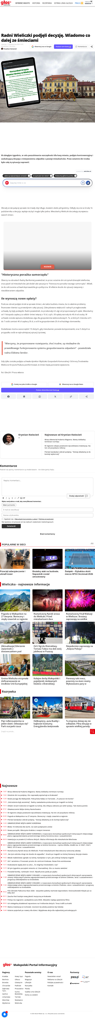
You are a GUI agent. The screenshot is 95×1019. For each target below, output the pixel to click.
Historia (36, 3)
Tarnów (18, 997)
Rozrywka (47, 3)
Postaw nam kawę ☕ (63, 46)
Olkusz (17, 979)
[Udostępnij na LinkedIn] (24, 396)
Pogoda (28, 976)
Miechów (5, 1000)
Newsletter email (54, 976)
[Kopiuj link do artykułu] (71, 396)
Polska (27, 988)
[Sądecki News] (85, 977)
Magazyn (28, 979)
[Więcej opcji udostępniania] (86, 396)
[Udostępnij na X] (55, 396)
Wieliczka (18, 1003)
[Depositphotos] (74, 983)
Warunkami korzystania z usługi (26, 519)
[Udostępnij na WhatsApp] (39, 396)
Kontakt (50, 985)
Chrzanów (6, 985)
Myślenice (6, 1003)
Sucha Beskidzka (18, 993)
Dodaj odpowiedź (76, 496)
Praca (78, 3)
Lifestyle (28, 982)
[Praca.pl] (74, 977)
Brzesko (5, 982)
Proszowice (19, 988)
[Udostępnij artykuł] (91, 46)
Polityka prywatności (55, 982)
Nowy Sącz (19, 976)
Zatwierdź (11, 526)
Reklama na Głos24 (55, 979)
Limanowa (6, 997)
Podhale (18, 985)
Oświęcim (18, 982)
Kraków (5, 976)
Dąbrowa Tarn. (5, 989)
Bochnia (5, 979)
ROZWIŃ (47, 266)
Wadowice (19, 1000)
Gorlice (5, 994)
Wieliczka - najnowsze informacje (26, 584)
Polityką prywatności (46, 519)
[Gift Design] (85, 983)
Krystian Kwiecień (10, 49)
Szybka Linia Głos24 (63, 3)
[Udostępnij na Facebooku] (8, 396)
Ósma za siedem (31, 995)
